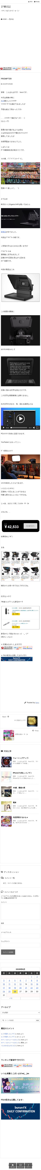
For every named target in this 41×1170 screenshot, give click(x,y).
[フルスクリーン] (37, 428)
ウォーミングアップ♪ (21, 758)
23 (37, 988)
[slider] (19, 427)
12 (15, 984)
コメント (4, 902)
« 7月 (10, 998)
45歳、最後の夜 (19, 788)
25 (9, 991)
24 (4, 991)
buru (37, 703)
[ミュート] (34, 428)
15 (31, 984)
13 (20, 984)
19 (15, 988)
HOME (5, 19)
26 (15, 991)
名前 (2, 923)
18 (9, 988)
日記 (12, 19)
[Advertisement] (20, 44)
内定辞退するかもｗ (20, 817)
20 (20, 988)
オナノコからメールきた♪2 (10, 1040)
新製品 (3, 232)
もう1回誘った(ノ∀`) (8, 1034)
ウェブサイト (5, 941)
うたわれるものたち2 (8, 1045)
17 (4, 988)
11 (9, 984)
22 (31, 988)
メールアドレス (6, 932)
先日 (2, 101)
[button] (20, 419)
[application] (20, 419)
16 (37, 984)
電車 (14, 802)
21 (26, 988)
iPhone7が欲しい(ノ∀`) (22, 773)
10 (4, 984)
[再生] (4, 428)
